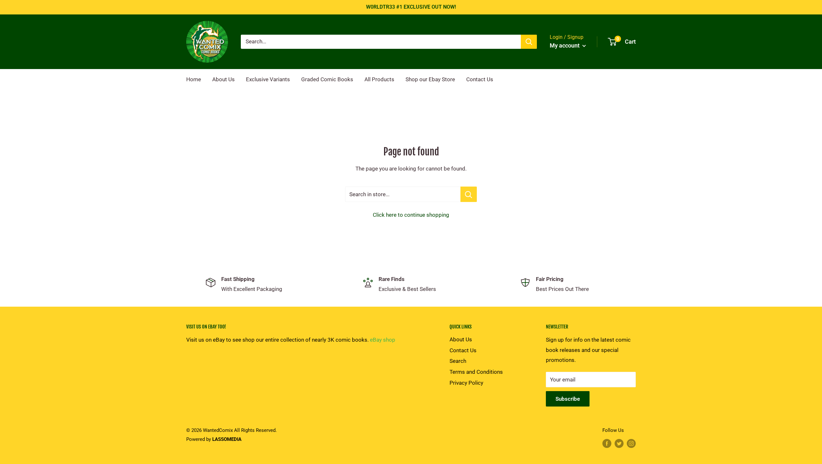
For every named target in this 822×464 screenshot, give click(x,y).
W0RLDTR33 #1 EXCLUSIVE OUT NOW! (411, 7)
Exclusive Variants (268, 79)
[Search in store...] (468, 194)
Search (458, 361)
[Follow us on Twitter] (619, 443)
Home (193, 79)
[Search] (529, 42)
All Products (379, 79)
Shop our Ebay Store (430, 79)
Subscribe (567, 399)
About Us (223, 79)
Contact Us (479, 79)
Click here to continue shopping (411, 215)
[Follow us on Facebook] (606, 443)
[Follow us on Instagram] (631, 443)
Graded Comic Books (327, 79)
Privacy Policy (466, 383)
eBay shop (382, 340)
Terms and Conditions (476, 372)
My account (565, 45)
